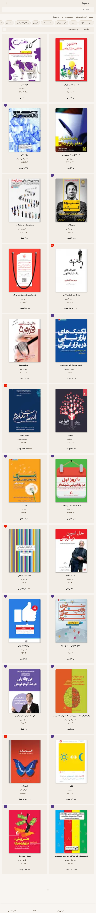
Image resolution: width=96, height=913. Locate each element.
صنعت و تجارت (47, 23)
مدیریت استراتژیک (86, 23)
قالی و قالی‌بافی (61, 23)
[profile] (3, 3)
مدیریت (73, 23)
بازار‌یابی (35, 23)
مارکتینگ (56, 17)
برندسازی (9, 23)
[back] (93, 3)
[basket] (10, 3)
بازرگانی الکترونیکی (22, 23)
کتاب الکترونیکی (81, 17)
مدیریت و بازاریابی (67, 17)
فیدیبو (91, 17)
